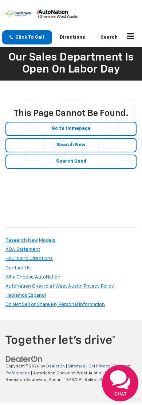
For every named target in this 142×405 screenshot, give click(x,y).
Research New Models (30, 240)
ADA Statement (22, 249)
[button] (27, 37)
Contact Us (18, 268)
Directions (72, 37)
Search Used (71, 161)
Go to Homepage (71, 128)
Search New (71, 145)
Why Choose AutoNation (32, 277)
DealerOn (55, 366)
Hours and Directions (29, 258)
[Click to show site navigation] (130, 37)
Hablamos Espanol (25, 295)
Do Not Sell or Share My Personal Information (55, 304)
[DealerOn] (24, 359)
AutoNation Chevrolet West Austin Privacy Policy (59, 286)
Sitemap (76, 366)
